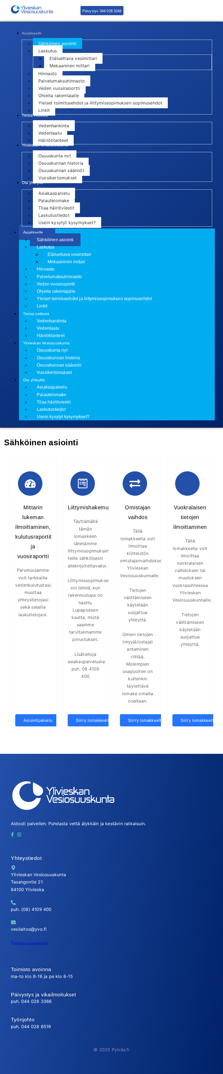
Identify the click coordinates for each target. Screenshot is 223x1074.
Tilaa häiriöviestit (53, 402)
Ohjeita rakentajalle (56, 291)
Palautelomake (52, 394)
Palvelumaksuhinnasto (59, 276)
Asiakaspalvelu (52, 387)
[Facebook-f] (12, 834)
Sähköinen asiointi (55, 239)
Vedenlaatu (48, 328)
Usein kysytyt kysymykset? (63, 416)
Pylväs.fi (120, 1049)
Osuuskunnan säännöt (59, 365)
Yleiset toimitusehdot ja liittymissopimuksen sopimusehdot (94, 298)
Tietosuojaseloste (29, 943)
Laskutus (46, 247)
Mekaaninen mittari (66, 261)
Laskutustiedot (51, 409)
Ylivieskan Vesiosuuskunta (46, 343)
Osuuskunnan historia (58, 357)
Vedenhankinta (52, 321)
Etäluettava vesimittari (69, 254)
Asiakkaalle (33, 232)
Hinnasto (46, 269)
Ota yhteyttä (34, 380)
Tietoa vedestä (36, 314)
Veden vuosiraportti (56, 284)
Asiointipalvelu (37, 720)
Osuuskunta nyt (52, 350)
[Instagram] (19, 834)
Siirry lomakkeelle (94, 720)
